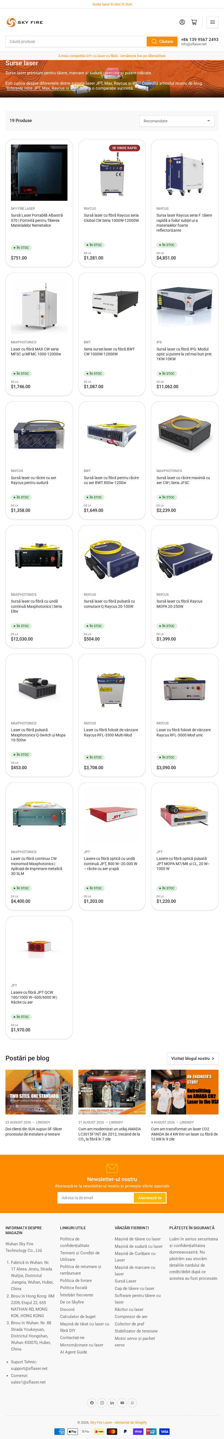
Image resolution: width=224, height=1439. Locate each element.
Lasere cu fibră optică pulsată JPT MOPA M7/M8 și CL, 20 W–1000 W (183, 863)
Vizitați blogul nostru (190, 1058)
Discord (67, 1309)
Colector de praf (129, 1324)
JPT (87, 852)
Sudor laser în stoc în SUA (112, 4)
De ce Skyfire (72, 1302)
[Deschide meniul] (213, 22)
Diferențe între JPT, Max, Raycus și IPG (41, 88)
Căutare (166, 41)
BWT (87, 342)
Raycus (90, 209)
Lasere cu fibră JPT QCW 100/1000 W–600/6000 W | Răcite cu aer (34, 997)
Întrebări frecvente (76, 1295)
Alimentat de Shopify (131, 1422)
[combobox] (91, 41)
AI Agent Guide (73, 1352)
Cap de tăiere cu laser (134, 1288)
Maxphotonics (23, 342)
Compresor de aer (131, 1316)
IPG (159, 342)
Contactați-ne (72, 1337)
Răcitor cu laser (129, 1309)
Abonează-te (149, 1197)
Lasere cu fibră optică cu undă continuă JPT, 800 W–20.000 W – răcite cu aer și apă (110, 863)
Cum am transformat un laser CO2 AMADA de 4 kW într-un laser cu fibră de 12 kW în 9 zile (184, 1134)
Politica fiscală (73, 1287)
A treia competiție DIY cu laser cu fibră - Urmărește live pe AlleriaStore (112, 56)
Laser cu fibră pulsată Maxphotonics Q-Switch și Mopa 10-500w (38, 735)
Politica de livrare (76, 1280)
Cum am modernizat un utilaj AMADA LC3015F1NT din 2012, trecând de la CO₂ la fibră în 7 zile (109, 1134)
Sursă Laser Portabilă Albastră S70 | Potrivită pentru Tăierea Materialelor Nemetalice (37, 220)
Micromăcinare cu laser (81, 1345)
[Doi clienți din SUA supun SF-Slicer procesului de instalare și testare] (39, 1092)
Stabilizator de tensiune (136, 1331)
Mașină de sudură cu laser (139, 1246)
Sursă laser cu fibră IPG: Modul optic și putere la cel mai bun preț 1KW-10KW (184, 354)
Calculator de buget (78, 1316)
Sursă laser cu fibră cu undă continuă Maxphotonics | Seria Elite (36, 606)
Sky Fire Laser (23, 209)
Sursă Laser (125, 1281)
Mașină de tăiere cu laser (138, 1239)
